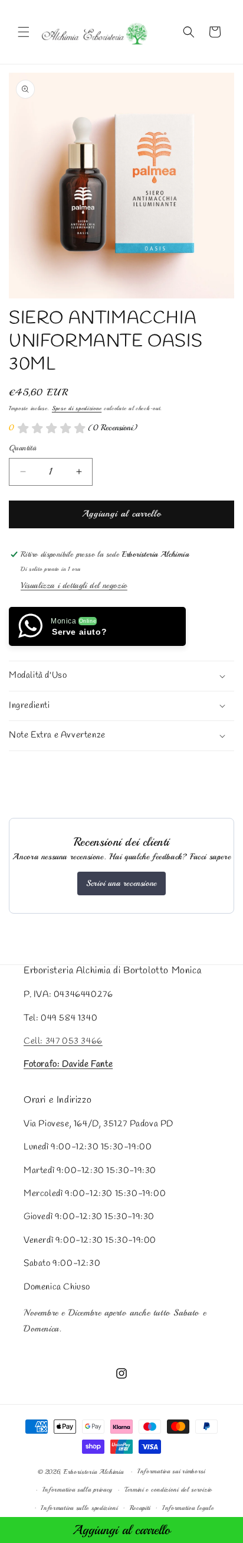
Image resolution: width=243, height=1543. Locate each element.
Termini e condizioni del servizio (168, 1489)
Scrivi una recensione (121, 883)
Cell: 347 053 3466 (63, 1041)
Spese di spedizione (76, 408)
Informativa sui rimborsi (171, 1471)
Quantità (22, 448)
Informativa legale (188, 1508)
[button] (24, 32)
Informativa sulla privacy (77, 1489)
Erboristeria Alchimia (94, 1472)
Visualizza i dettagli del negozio (74, 585)
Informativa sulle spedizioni (79, 1508)
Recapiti (140, 1508)
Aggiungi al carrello (121, 1530)
